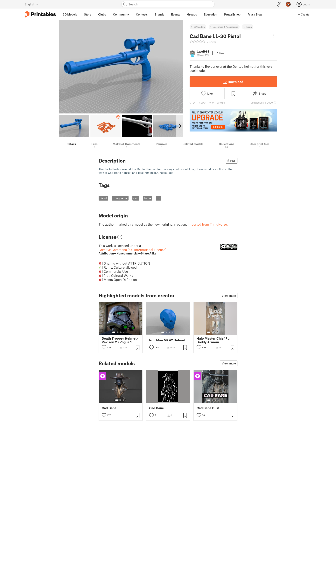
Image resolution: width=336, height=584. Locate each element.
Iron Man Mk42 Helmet (167, 340)
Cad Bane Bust (208, 408)
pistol (103, 198)
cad (135, 198)
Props (249, 26)
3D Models (199, 26)
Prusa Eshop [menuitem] (232, 14)
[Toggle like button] (104, 347)
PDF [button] (233, 160)
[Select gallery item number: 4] (124, 332)
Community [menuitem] (121, 14)
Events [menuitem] (175, 14)
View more (229, 295)
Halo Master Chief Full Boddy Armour (214, 340)
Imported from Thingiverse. (208, 224)
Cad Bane (109, 408)
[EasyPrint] (279, 4)
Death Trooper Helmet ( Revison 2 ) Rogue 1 (120, 340)
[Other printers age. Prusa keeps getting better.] (233, 120)
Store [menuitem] (87, 14)
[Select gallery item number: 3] (121, 332)
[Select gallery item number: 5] (126, 332)
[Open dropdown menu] (273, 35)
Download (235, 82)
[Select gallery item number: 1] (113, 332)
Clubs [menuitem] (102, 14)
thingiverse (120, 198)
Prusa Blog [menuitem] (255, 14)
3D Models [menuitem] (70, 14)
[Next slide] (179, 126)
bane (147, 198)
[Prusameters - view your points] (288, 4)
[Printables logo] (40, 14)
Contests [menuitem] (142, 14)
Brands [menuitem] (159, 14)
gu (158, 198)
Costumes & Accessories (225, 26)
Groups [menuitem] (192, 14)
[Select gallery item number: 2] (117, 332)
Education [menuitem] (210, 14)
